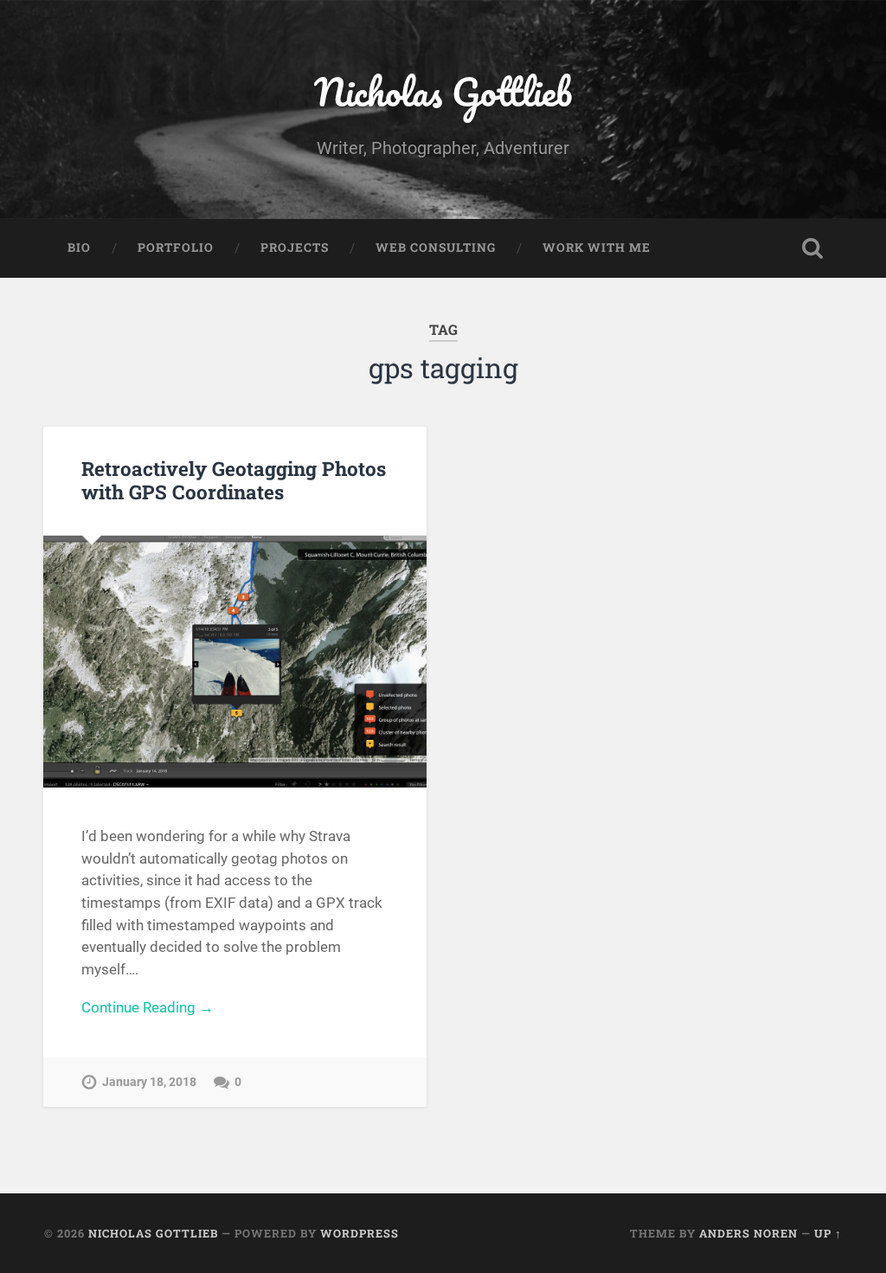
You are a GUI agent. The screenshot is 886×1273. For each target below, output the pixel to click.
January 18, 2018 (149, 1082)
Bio (79, 247)
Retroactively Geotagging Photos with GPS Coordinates (233, 480)
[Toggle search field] (812, 248)
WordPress (359, 1233)
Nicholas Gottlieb (443, 91)
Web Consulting (436, 247)
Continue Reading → (147, 1007)
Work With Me (597, 247)
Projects (294, 247)
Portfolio (176, 247)
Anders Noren (748, 1233)
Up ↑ (828, 1233)
